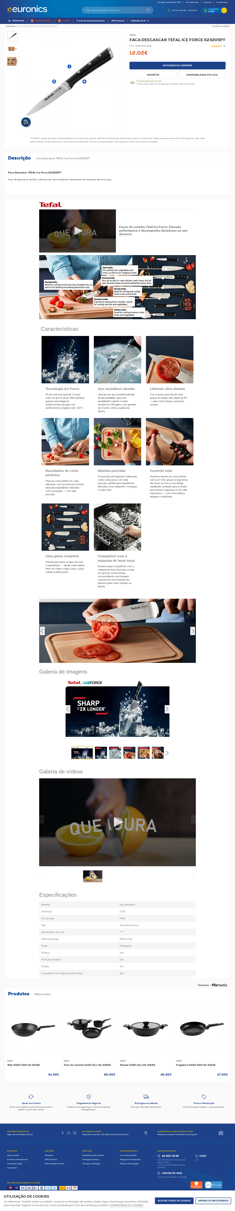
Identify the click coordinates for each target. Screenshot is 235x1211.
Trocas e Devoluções (129, 1164)
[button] (117, 631)
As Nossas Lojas (14, 1164)
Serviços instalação (91, 1164)
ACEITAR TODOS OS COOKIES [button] (174, 1201)
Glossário (49, 1155)
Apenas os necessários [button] (213, 1201)
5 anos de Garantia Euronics (91, 21)
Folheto (66, 21)
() (224, 46)
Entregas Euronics (90, 1159)
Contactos (12, 1168)
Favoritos (208, 2)
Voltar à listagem (220, 26)
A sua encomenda (128, 1155)
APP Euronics (118, 21)
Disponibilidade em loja (202, 75)
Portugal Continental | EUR (169, 2)
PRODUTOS (18, 21)
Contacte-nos (172, 1173)
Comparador (222, 2)
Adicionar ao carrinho (177, 65)
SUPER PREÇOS (43, 21)
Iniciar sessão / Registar (184, 10)
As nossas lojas (192, 2)
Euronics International (17, 1159)
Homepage (10, 26)
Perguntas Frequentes (130, 1159)
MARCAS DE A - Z (140, 21)
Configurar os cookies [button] (126, 1205)
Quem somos (13, 1155)
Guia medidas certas (54, 1164)
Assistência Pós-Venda (93, 1155)
